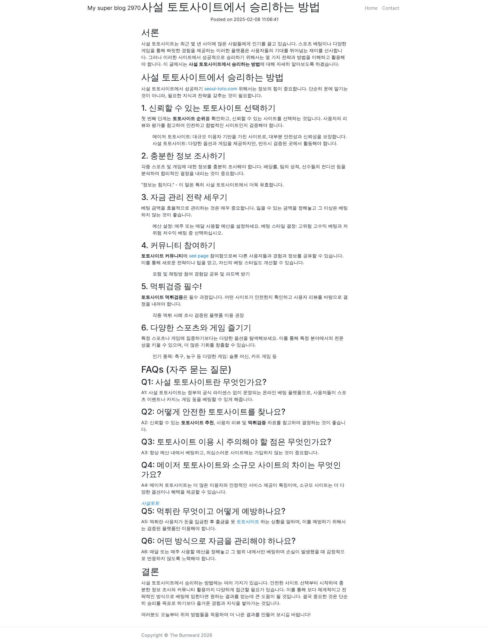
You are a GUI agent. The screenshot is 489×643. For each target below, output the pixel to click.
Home (371, 8)
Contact (390, 8)
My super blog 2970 (114, 8)
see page (199, 256)
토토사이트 (248, 521)
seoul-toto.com (220, 88)
